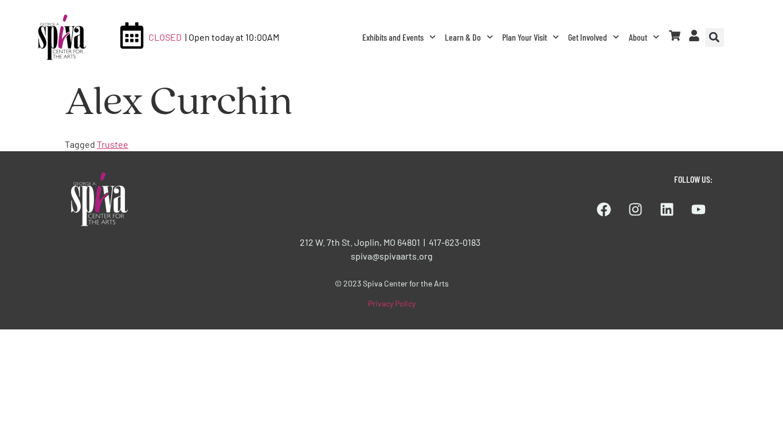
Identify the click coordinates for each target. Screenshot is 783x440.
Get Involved (587, 37)
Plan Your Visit (524, 37)
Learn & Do (463, 37)
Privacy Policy (392, 303)
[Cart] (674, 35)
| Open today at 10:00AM (232, 37)
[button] (714, 37)
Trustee (112, 144)
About (638, 37)
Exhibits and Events (393, 37)
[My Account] (694, 35)
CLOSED (165, 37)
